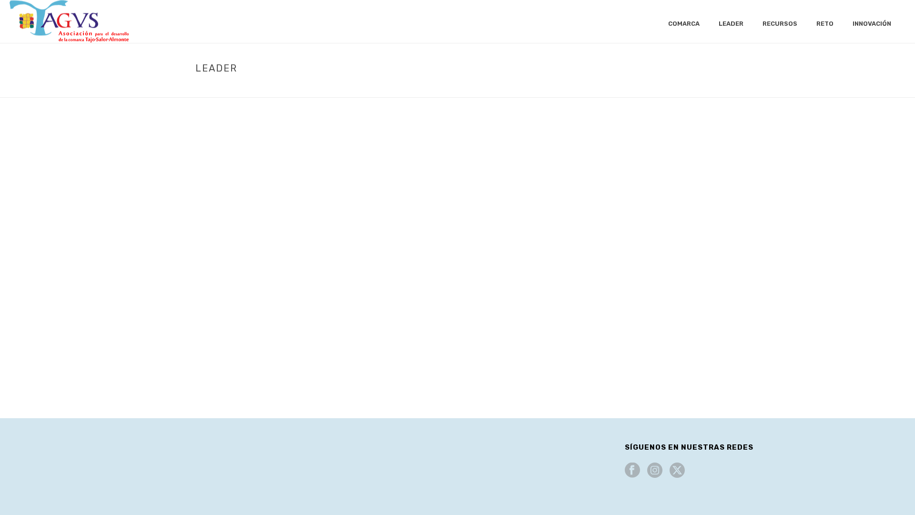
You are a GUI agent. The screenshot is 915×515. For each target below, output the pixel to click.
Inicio (676, 88)
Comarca (684, 23)
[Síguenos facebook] (632, 471)
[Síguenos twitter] (677, 471)
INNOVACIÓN (872, 23)
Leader (731, 23)
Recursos (779, 23)
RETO (825, 23)
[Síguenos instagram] (654, 471)
